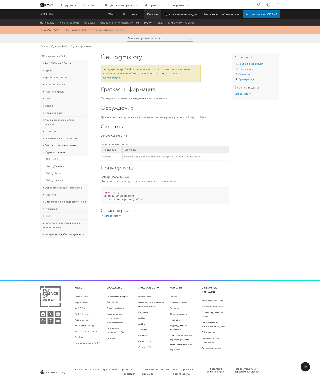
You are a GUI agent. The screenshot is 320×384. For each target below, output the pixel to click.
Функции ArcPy (59, 46)
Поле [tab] (47, 98)
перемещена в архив (148, 69)
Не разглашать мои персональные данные (247, 370)
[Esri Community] (43, 321)
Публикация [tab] (51, 208)
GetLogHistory (54, 159)
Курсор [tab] (48, 70)
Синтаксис (244, 74)
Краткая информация (250, 63)
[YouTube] (58, 321)
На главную (47, 22)
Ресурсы (152, 14)
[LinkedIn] (58, 314)
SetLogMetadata (54, 180)
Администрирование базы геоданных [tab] (58, 122)
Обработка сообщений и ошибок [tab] (63, 187)
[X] (51, 314)
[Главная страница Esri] (47, 5)
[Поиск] (259, 4)
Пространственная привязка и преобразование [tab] (61, 225)
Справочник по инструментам (119, 22)
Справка (89, 22)
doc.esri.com (117, 30)
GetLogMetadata (55, 166)
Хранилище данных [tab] (55, 77)
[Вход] (278, 5)
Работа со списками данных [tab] (60, 145)
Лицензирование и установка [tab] (61, 138)
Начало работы (69, 22)
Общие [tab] (48, 105)
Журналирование (81, 46)
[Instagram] (51, 321)
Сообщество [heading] (114, 287)
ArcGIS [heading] (78, 287)
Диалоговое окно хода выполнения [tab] (65, 201)
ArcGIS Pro (46, 14)
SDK (160, 22)
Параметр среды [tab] (54, 91)
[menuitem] (88, 297)
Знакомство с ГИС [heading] (149, 287)
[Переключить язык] (268, 4)
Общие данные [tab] (53, 112)
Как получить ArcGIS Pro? (261, 14)
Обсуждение (246, 68)
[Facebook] (43, 314)
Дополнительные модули (180, 14)
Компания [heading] (176, 287)
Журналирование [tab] (54, 152)
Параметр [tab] (50, 194)
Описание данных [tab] (54, 84)
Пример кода (246, 79)
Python (148, 22)
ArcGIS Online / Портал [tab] (58, 63)
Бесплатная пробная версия (222, 14)
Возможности (131, 14)
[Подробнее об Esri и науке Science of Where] (50, 297)
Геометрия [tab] (50, 131)
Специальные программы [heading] (209, 289)
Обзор (112, 14)
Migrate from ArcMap (181, 22)
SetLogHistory (53, 173)
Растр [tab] (47, 215)
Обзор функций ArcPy (54, 56)
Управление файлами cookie (215, 370)
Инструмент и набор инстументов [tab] (64, 234)
